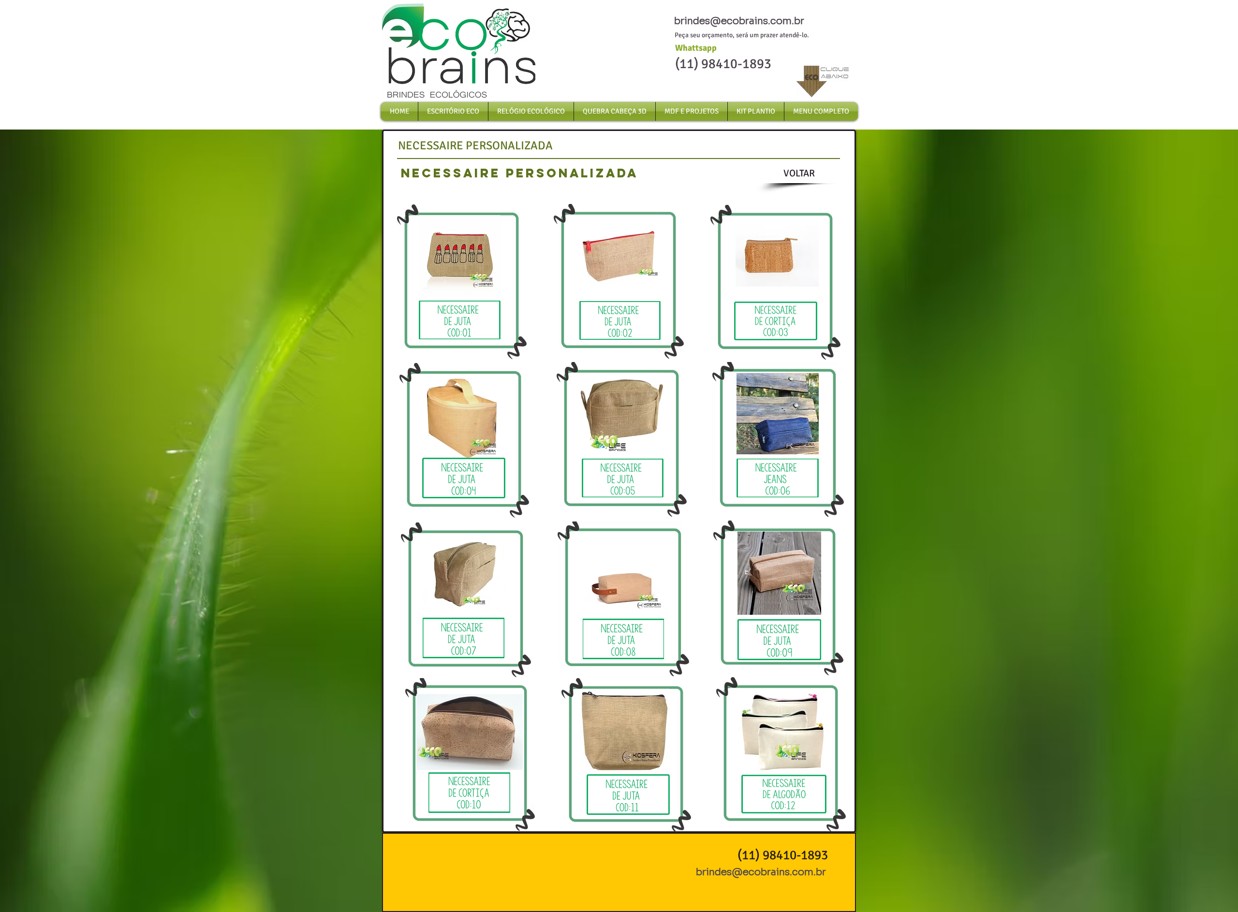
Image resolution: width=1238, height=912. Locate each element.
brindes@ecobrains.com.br (739, 21)
